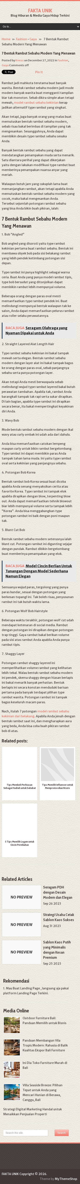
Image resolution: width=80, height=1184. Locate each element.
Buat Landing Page (26, 988)
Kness (19, 60)
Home (6, 39)
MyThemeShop (66, 1179)
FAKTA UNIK (40, 10)
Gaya (33, 39)
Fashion (21, 39)
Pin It (39, 72)
